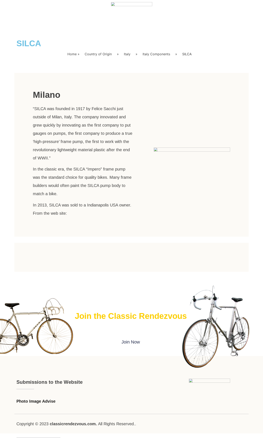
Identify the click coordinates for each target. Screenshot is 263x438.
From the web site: (50, 213)
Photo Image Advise (35, 401)
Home (72, 54)
